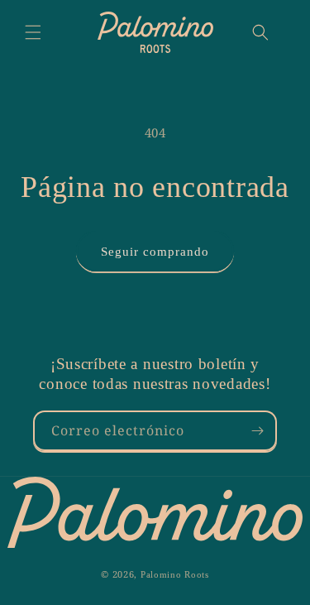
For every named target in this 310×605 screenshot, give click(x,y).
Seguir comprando (155, 251)
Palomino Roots (175, 574)
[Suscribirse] (257, 431)
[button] (33, 32)
